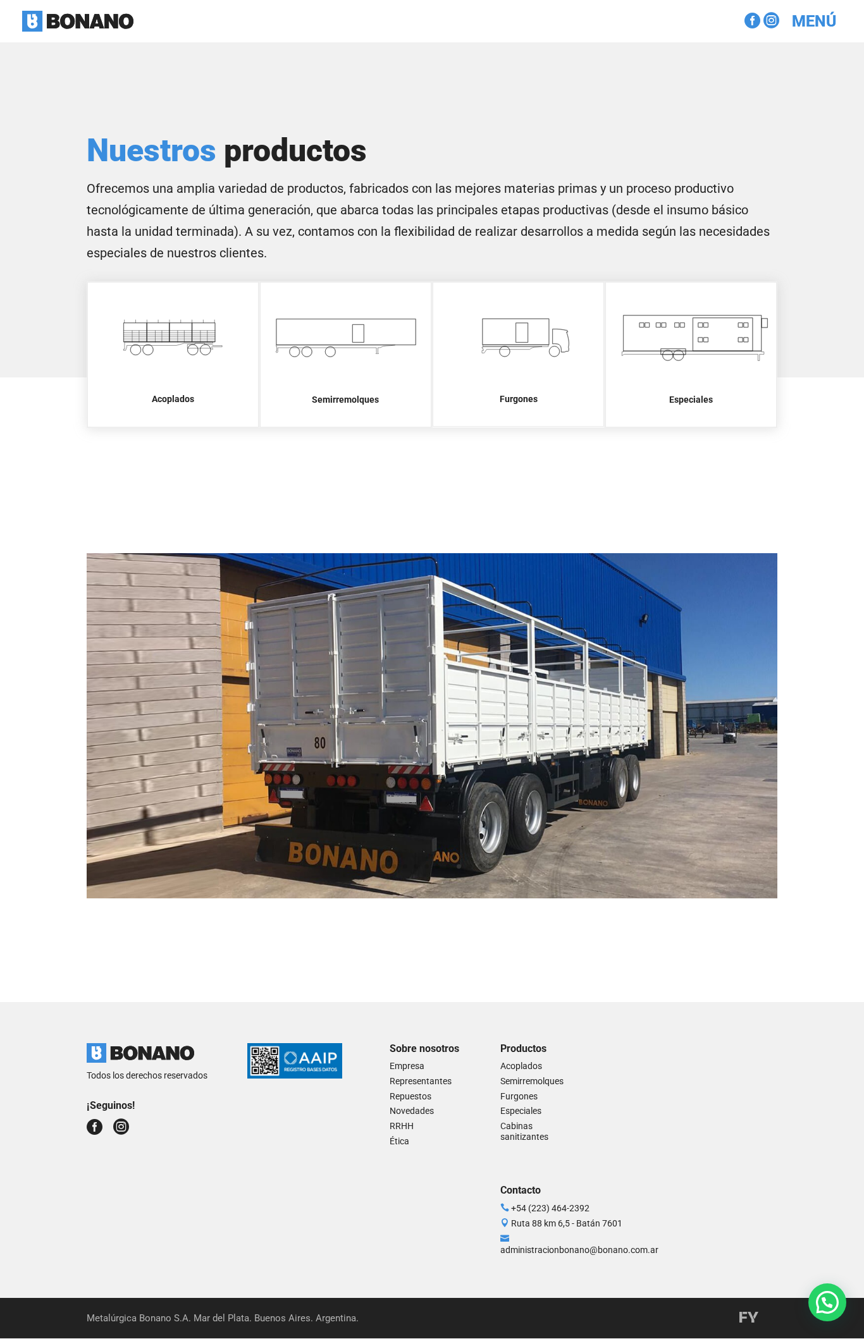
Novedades (412, 1111)
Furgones (519, 1096)
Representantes (421, 1081)
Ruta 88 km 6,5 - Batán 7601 (566, 1223)
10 (480, 866)
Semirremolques (532, 1081)
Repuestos (410, 1096)
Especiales (520, 1111)
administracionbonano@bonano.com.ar (579, 1250)
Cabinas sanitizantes (524, 1131)
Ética (399, 1141)
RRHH (402, 1126)
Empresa (407, 1066)
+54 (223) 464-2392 (550, 1208)
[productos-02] (432, 894)
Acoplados (521, 1066)
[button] (827, 1302)
